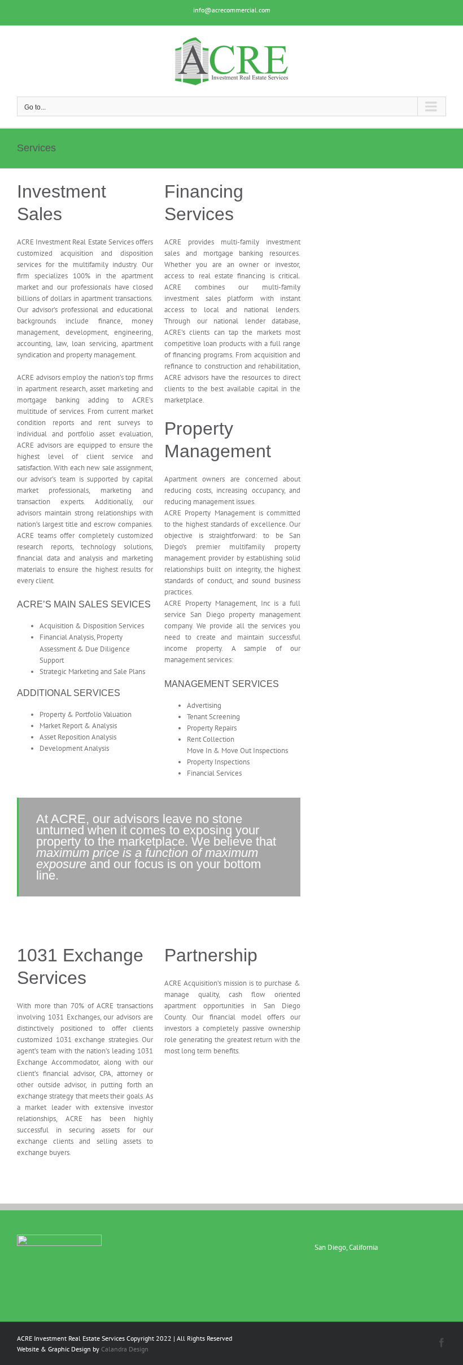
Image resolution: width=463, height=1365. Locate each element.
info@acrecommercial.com (231, 10)
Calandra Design (124, 1349)
